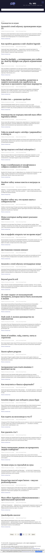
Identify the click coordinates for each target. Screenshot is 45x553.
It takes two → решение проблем (16, 99)
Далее (33, 534)
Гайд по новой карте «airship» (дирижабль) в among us (21, 133)
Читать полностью (5, 38)
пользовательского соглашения (8, 548)
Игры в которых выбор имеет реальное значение (19, 218)
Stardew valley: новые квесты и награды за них (20, 183)
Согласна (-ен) (39, 551)
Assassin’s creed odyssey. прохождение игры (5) (21, 27)
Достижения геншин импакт (14, 250)
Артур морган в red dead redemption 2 (18, 149)
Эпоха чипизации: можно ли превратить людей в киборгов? (20, 448)
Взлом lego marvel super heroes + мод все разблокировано (19, 481)
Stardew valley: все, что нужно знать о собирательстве (18, 201)
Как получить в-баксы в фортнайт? (17, 384)
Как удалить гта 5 (9, 432)
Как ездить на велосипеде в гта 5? (16, 417)
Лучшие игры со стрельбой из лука (17, 465)
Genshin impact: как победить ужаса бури (20, 400)
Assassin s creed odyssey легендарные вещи (21, 264)
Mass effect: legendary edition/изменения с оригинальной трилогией (20, 499)
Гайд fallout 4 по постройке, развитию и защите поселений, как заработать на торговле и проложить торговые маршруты (21, 82)
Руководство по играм (9, 31)
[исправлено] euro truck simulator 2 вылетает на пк (17, 368)
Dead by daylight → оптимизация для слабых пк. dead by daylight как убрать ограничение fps (21, 61)
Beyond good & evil (9, 279)
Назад (11, 534)
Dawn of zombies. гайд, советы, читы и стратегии (18, 337)
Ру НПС (32, 4)
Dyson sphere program (11, 351)
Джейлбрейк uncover (10, 515)
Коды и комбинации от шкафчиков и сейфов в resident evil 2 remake (18, 166)
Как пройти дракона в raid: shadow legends (20, 44)
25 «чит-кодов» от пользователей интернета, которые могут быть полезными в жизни (21, 297)
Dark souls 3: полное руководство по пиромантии (17, 318)
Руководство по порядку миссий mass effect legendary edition (21, 116)
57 (29, 534)
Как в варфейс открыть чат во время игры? (21, 234)
